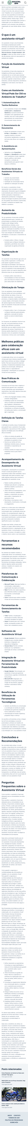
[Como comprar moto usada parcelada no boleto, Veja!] (14, 1094)
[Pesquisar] (25, 3)
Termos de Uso (14, 1117)
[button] (14, 796)
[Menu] (3, 2)
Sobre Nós (14, 1122)
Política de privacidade (14, 1120)
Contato (17, 1115)
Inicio (10, 1115)
